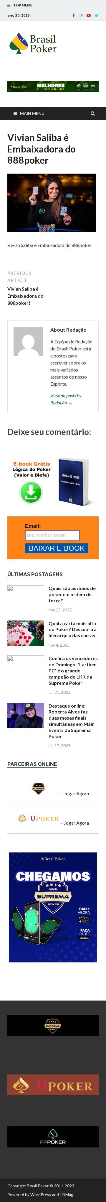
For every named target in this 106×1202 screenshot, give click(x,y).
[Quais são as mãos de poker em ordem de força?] (25, 588)
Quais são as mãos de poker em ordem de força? (72, 594)
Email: (33, 526)
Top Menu (22, 5)
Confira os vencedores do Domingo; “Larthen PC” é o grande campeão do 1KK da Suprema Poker (73, 670)
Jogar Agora (76, 793)
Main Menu (32, 113)
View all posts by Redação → (66, 399)
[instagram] (80, 15)
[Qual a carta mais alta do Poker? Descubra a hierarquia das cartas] (25, 624)
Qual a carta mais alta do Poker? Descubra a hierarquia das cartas (73, 629)
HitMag (66, 1194)
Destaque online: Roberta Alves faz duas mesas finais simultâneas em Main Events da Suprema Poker (72, 721)
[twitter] (96, 15)
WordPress (40, 1194)
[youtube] (88, 15)
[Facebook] (73, 15)
